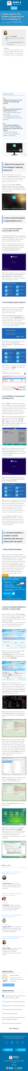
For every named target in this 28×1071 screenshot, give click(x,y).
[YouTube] (17, 1042)
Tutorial (12, 1036)
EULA (9, 1038)
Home (4, 1036)
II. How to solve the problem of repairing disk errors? (12, 109)
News (8, 1036)
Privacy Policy (14, 1038)
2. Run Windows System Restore (11, 116)
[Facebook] (6, 1042)
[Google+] (22, 1042)
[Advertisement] (14, 74)
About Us (21, 1038)
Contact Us (17, 1036)
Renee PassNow (6, 554)
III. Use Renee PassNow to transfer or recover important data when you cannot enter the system (13, 127)
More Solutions (14, 1028)
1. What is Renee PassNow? (10, 132)
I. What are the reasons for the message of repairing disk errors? (12, 101)
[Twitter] (12, 1042)
